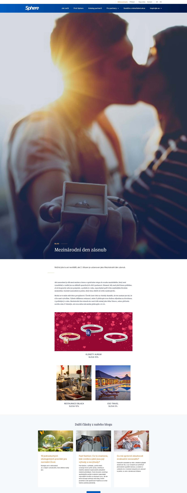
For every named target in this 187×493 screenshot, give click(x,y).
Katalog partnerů (95, 8)
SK (157, 2)
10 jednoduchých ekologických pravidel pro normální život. (54, 459)
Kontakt (149, 2)
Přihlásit (132, 2)
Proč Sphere (78, 8)
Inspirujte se (155, 8)
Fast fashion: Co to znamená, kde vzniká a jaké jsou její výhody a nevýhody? (93, 459)
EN (161, 2)
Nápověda (142, 2)
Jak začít (65, 8)
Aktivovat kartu (123, 2)
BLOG (57, 244)
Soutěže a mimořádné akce (134, 8)
